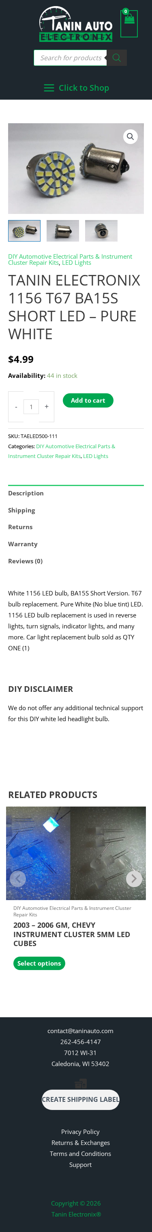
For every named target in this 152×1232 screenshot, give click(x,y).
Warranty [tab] (23, 544)
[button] (130, 136)
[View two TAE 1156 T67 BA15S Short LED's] (24, 231)
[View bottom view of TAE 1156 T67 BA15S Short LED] (101, 231)
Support (80, 1164)
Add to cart (88, 400)
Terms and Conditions (80, 1153)
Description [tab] (26, 493)
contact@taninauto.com (80, 1031)
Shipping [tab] (21, 510)
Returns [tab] (20, 527)
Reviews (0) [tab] (25, 561)
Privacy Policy (80, 1131)
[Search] (117, 58)
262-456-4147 (80, 1042)
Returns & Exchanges (80, 1142)
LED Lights (76, 262)
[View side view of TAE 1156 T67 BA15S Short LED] (63, 231)
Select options (39, 963)
